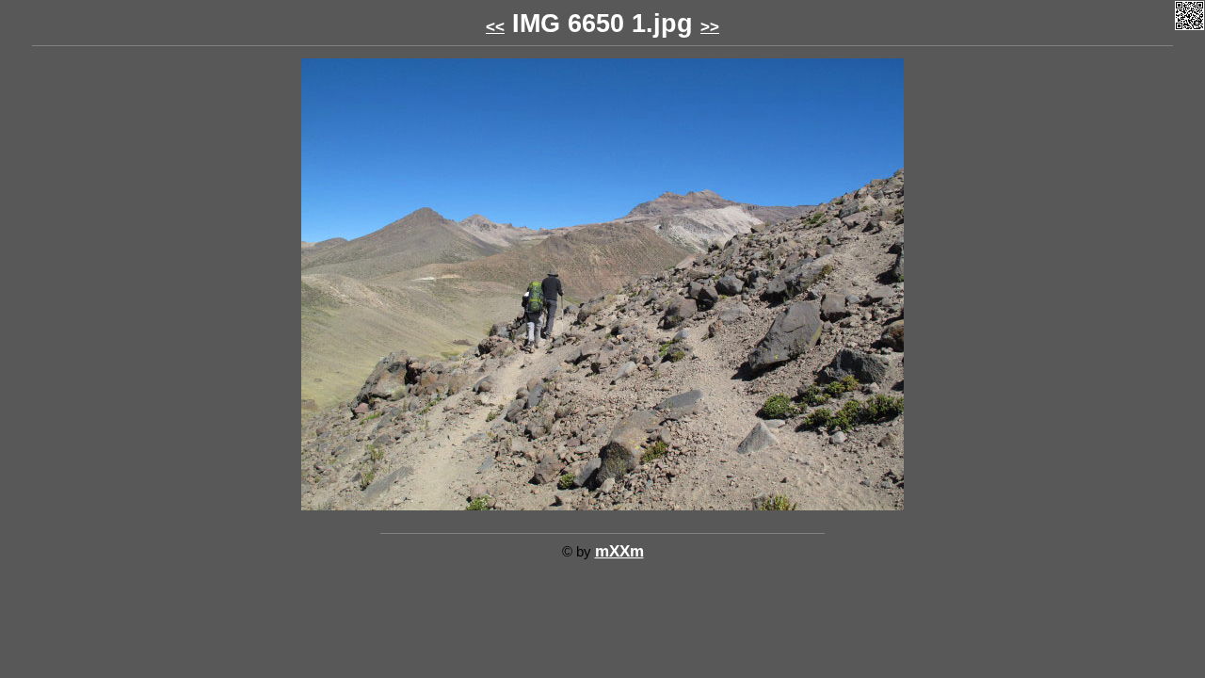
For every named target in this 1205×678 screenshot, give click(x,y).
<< (495, 26)
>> (709, 26)
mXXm (619, 550)
